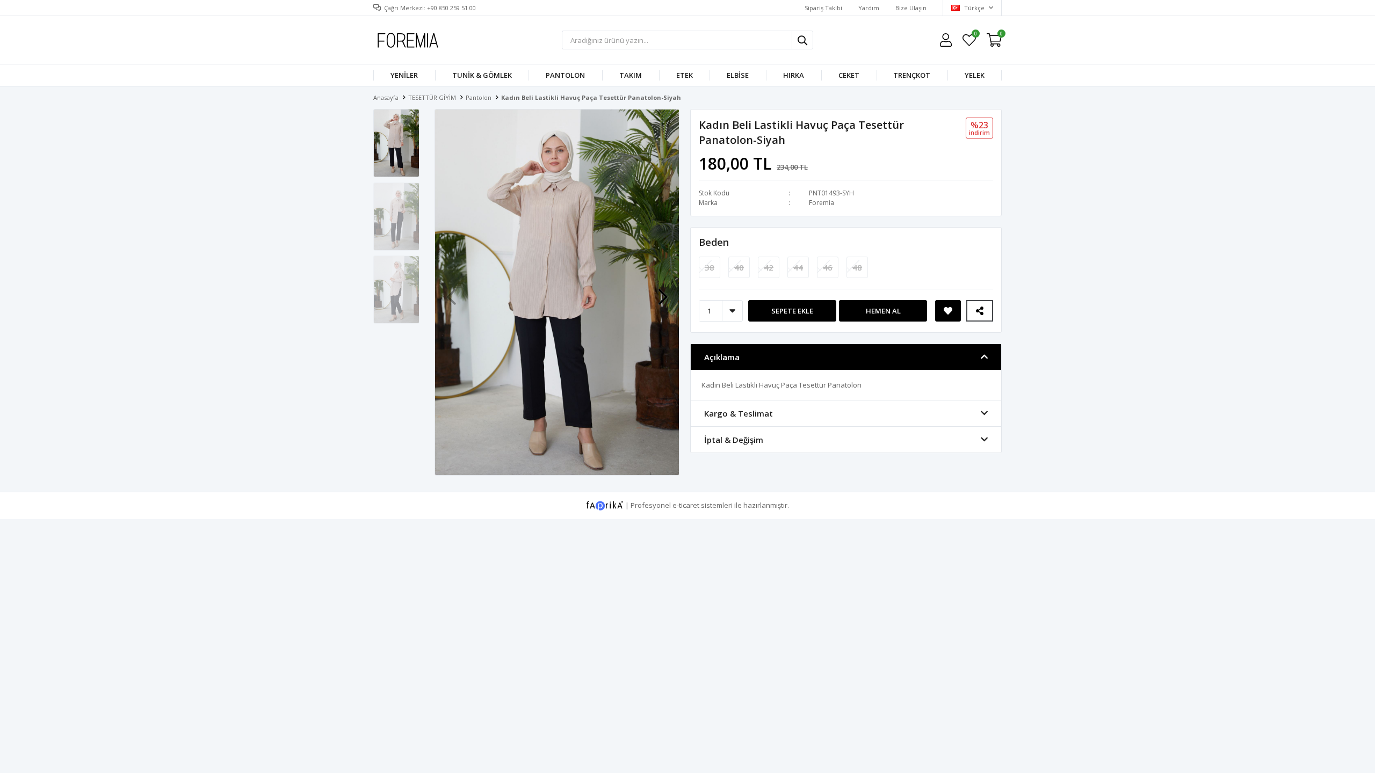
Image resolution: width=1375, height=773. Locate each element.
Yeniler (404, 75)
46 (828, 267)
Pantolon (565, 75)
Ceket (848, 75)
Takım (630, 75)
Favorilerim (975, 35)
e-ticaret (685, 504)
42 (768, 267)
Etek (684, 75)
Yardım (868, 8)
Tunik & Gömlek (482, 75)
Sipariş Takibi (823, 8)
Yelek (975, 75)
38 (709, 267)
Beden (714, 242)
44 (798, 267)
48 (857, 267)
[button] (663, 291)
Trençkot (911, 75)
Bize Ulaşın (911, 8)
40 (739, 267)
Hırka (793, 75)
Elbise (738, 75)
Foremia (821, 202)
